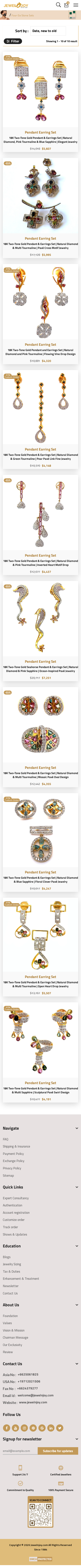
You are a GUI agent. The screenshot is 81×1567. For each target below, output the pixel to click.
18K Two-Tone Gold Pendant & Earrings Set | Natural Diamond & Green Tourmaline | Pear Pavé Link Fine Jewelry (40, 457)
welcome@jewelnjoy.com (35, 1395)
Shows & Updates (15, 1234)
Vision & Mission (13, 1330)
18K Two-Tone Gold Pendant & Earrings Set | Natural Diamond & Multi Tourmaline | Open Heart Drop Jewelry (40, 984)
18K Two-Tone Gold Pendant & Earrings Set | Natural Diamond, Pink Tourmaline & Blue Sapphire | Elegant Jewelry (40, 140)
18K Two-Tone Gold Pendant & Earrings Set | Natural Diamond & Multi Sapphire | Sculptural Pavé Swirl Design (40, 1090)
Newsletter (10, 1286)
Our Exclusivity (12, 1344)
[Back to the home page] (4, 15)
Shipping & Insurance (16, 1146)
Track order (10, 1227)
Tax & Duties (11, 1271)
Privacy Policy (12, 1168)
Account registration (16, 1212)
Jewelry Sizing (12, 1264)
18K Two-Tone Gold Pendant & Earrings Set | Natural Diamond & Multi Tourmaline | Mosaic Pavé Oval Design (40, 775)
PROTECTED (45, 1559)
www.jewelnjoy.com (33, 1402)
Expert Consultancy (16, 1198)
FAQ (5, 1139)
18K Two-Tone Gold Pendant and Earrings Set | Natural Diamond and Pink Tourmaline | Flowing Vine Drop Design (40, 352)
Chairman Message (15, 1337)
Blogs (7, 1257)
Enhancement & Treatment (21, 1278)
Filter (14, 41)
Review (8, 1352)
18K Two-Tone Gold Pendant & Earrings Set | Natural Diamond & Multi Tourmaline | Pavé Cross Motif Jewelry (40, 246)
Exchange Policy (13, 1160)
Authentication (12, 1205)
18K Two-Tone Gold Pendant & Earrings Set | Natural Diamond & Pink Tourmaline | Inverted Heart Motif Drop (40, 563)
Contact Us (10, 1293)
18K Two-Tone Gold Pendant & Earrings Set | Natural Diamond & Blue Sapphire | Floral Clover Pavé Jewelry (40, 879)
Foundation (10, 1315)
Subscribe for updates (58, 1450)
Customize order (13, 1219)
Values (7, 1323)
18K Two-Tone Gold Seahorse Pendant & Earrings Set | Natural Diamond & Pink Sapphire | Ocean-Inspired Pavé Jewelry (40, 669)
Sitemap (8, 1175)
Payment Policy (13, 1153)
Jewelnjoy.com (39, 1545)
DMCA (33, 1559)
